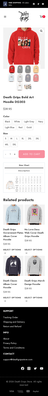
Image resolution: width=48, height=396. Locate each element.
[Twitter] (38, 4)
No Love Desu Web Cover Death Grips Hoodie (34, 233)
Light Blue (9, 127)
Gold (29, 127)
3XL (37, 138)
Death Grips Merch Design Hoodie (35, 282)
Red (20, 127)
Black (7, 121)
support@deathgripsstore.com (17, 359)
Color (6, 116)
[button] (41, 31)
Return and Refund (12, 326)
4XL (6, 144)
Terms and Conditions (14, 347)
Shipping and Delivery (14, 321)
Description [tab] (24, 170)
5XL (14, 144)
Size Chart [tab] (24, 165)
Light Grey (29, 121)
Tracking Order (10, 317)
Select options (12, 249)
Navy (40, 121)
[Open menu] (5, 17)
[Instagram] (29, 368)
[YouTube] (43, 4)
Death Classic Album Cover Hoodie (10, 284)
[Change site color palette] (5, 4)
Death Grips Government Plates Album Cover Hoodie (13, 234)
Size (5, 133)
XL (23, 138)
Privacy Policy (9, 343)
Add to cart (31, 154)
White (17, 121)
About (6, 338)
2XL (29, 138)
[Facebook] (34, 4)
